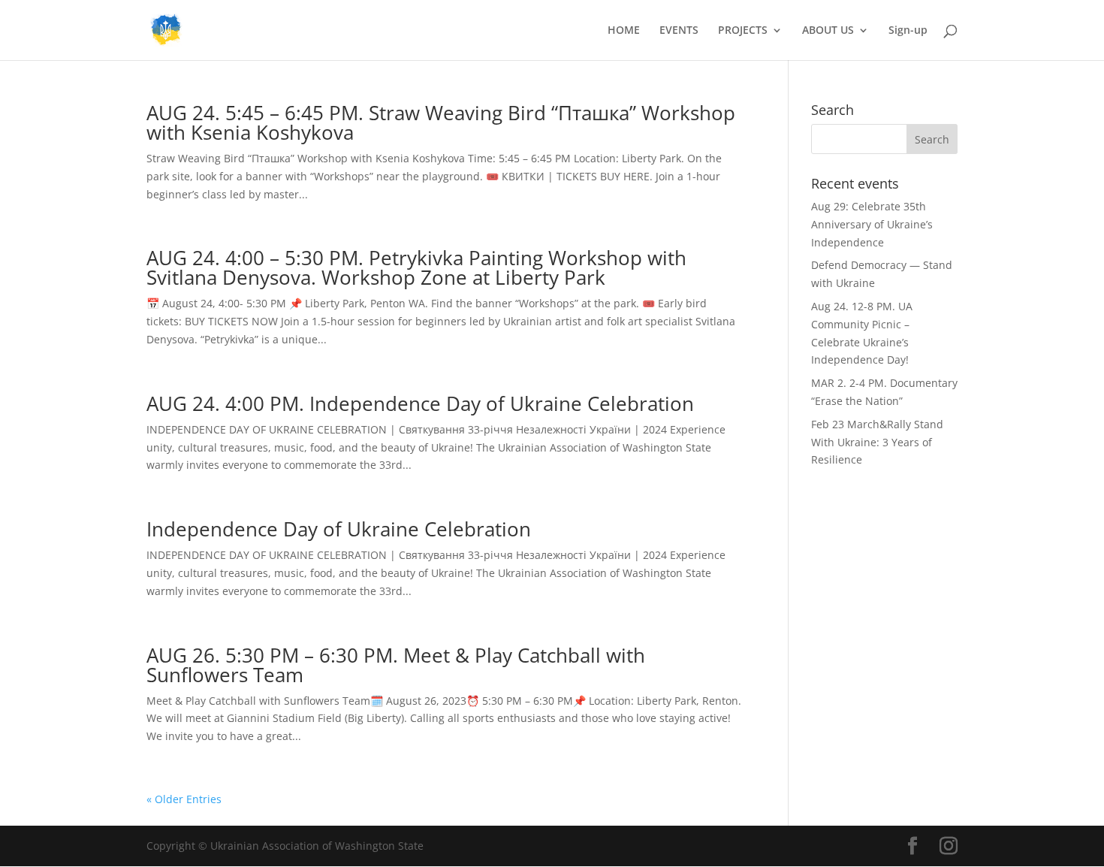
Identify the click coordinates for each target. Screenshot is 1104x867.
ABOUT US (828, 31)
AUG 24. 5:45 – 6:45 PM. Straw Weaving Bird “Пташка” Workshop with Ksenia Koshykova (440, 122)
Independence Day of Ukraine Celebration (338, 528)
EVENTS (678, 31)
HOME (624, 31)
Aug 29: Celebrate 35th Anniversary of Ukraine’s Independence (872, 224)
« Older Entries (184, 799)
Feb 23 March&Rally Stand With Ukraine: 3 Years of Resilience (877, 442)
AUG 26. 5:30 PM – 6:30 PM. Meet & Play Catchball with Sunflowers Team (395, 665)
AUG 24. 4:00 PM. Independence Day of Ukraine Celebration (420, 403)
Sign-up (908, 31)
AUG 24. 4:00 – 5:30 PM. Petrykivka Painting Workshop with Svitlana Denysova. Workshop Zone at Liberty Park (416, 267)
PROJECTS (743, 31)
